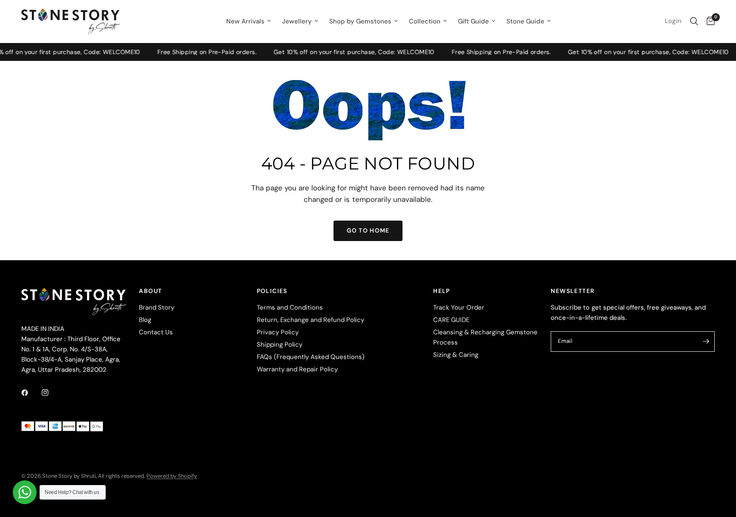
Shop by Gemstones (360, 21)
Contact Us (156, 332)
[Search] (694, 21)
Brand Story (156, 307)
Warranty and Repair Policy (297, 369)
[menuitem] (248, 21)
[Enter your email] (706, 341)
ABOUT (150, 291)
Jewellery (297, 21)
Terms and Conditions (290, 307)
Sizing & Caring (455, 354)
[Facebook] (30, 392)
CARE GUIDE (451, 320)
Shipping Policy (279, 344)
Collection (424, 21)
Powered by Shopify (172, 476)
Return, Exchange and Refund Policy (310, 320)
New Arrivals (245, 21)
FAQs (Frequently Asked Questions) (311, 357)
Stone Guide (525, 21)
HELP (441, 291)
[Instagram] (51, 392)
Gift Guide (473, 21)
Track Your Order (458, 307)
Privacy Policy (278, 332)
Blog (145, 320)
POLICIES (272, 291)
